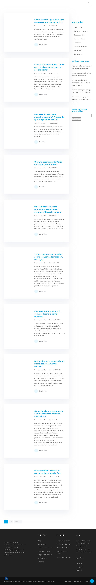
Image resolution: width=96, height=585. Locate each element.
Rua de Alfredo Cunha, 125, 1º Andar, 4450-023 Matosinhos (83, 543)
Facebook (79, 563)
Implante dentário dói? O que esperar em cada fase (81, 74)
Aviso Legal (88, 581)
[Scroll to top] (92, 581)
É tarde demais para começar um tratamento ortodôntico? (81, 91)
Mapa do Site (78, 581)
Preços (40, 541)
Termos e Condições (63, 541)
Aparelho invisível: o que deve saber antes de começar (82, 67)
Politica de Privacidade (64, 544)
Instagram (79, 567)
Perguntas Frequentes (45, 551)
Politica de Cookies (63, 548)
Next (17, 521)
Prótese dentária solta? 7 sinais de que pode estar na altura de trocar (81, 82)
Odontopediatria (79, 39)
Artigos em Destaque (45, 555)
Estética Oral (78, 27)
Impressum (68, 581)
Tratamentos (78, 54)
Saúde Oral (77, 50)
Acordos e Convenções (45, 548)
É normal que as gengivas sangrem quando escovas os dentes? (81, 99)
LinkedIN (79, 570)
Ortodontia (77, 43)
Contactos (41, 562)
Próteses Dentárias (80, 47)
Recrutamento (42, 558)
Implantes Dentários (80, 31)
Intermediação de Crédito (62, 552)
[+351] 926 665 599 (83, 549)
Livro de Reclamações (64, 557)
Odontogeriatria (79, 35)
